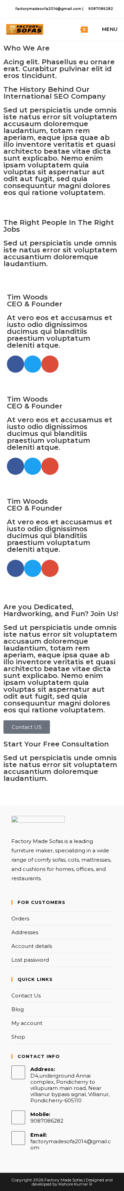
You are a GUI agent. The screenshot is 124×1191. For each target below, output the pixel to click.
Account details (31, 946)
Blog (17, 1009)
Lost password (30, 960)
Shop (18, 1037)
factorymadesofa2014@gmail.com (70, 1144)
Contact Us (26, 995)
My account (26, 1023)
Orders (20, 918)
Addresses (24, 932)
